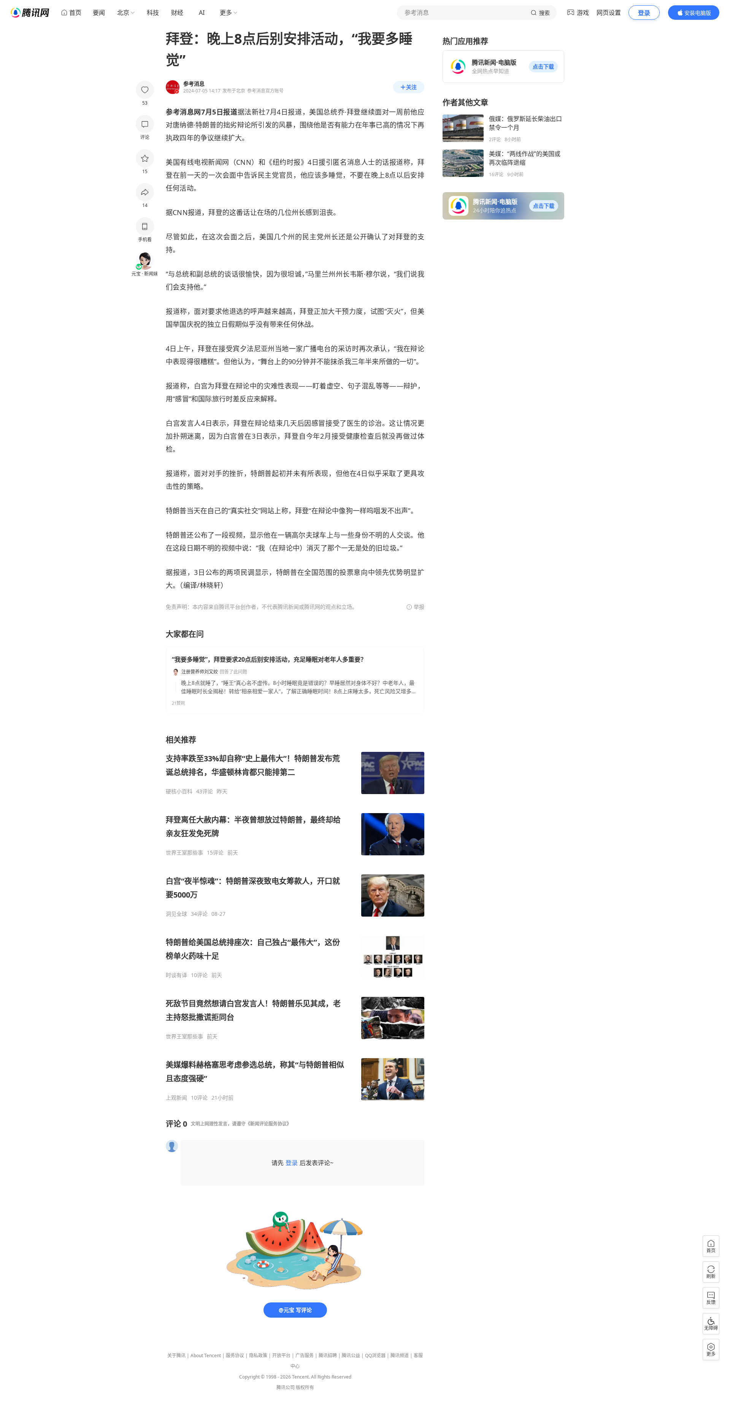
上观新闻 (176, 1097)
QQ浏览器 (375, 1355)
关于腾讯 (176, 1355)
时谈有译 (176, 975)
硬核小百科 (179, 791)
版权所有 (305, 1387)
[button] (543, 66)
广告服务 (304, 1355)
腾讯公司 (285, 1387)
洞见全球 (176, 914)
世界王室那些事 (184, 852)
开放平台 (281, 1355)
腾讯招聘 (328, 1355)
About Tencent (205, 1355)
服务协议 (235, 1355)
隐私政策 (258, 1355)
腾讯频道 (399, 1355)
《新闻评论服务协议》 (268, 1124)
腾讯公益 (351, 1355)
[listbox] (295, 917)
